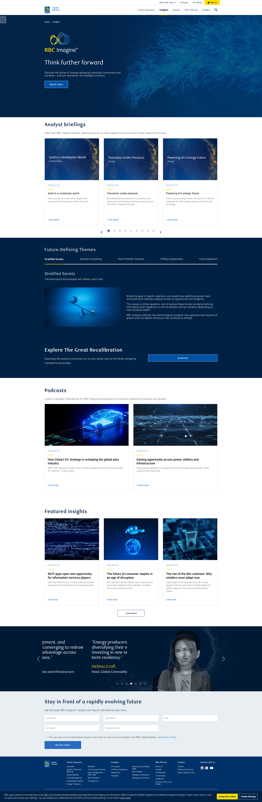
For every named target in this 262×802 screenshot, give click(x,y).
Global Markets (73, 775)
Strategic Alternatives (140, 775)
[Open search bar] (216, 10)
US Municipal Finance (96, 769)
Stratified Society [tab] (54, 259)
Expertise (70, 766)
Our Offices (197, 2)
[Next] (160, 232)
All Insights (115, 766)
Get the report (62, 744)
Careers (181, 766)
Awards (158, 769)
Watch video (56, 84)
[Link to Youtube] (211, 768)
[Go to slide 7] (142, 231)
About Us (159, 766)
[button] (146, 10)
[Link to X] (206, 768)
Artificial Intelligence (119, 769)
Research (91, 766)
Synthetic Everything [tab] (91, 259)
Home (47, 21)
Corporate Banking (74, 778)
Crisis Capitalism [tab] (208, 259)
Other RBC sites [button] (166, 2)
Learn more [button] (125, 797)
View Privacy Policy (167, 737)
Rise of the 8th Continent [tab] (131, 259)
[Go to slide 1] (108, 231)
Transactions (93, 781)
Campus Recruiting (185, 769)
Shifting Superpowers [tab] (171, 259)
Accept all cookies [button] (227, 796)
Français (184, 2)
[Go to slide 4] (125, 231)
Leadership (159, 779)
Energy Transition (74, 784)
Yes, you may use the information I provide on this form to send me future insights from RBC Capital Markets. (112, 737)
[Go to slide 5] (131, 231)
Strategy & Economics (141, 778)
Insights (56, 21)
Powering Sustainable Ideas (140, 767)
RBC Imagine (137, 772)
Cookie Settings (248, 796)
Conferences (160, 773)
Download (182, 358)
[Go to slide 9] (153, 231)
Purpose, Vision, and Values (163, 783)
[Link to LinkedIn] (202, 768)
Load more (131, 613)
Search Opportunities (186, 773)
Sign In (213, 2)
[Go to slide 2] (114, 231)
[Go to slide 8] (148, 231)
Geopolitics (115, 773)
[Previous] (102, 232)
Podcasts (115, 776)
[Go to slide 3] (120, 231)
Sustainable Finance (75, 781)
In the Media (160, 776)
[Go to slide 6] (137, 231)
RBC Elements (93, 778)
